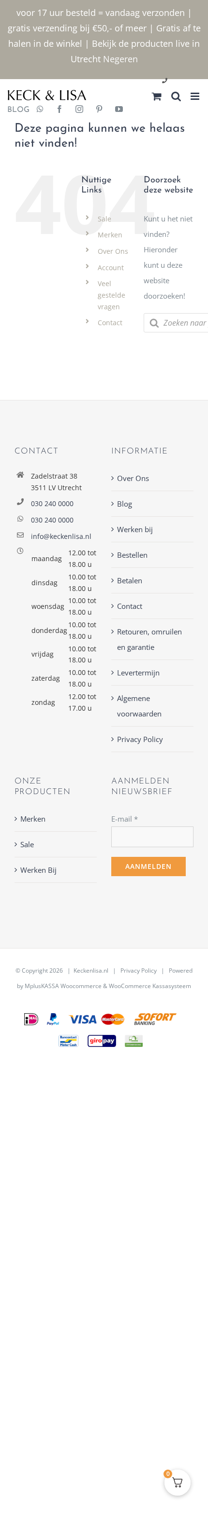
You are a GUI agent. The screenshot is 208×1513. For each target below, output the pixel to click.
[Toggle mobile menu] (196, 96)
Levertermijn (138, 672)
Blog (124, 504)
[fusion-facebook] (59, 110)
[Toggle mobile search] (176, 96)
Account (111, 267)
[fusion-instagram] (79, 110)
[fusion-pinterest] (99, 110)
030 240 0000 (52, 503)
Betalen (129, 580)
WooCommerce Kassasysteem (150, 986)
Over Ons (113, 251)
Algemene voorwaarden (139, 705)
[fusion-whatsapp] (40, 110)
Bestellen (132, 555)
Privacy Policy (140, 739)
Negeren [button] (120, 59)
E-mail (124, 819)
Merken (110, 234)
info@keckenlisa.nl (61, 536)
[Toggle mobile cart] (157, 96)
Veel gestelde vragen (111, 295)
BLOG (15, 110)
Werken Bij (38, 870)
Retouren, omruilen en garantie (149, 639)
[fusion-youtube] (119, 110)
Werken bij (135, 529)
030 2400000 (188, 81)
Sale (104, 218)
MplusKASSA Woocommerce (63, 986)
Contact (110, 322)
